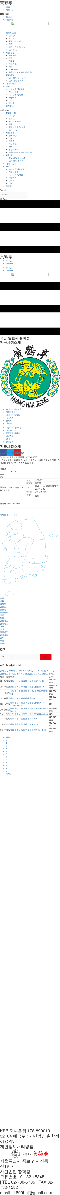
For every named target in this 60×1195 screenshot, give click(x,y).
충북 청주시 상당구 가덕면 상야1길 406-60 (29, 714)
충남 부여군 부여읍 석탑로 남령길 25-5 (27, 686)
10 (7, 768)
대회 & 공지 (11, 83)
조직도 (12, 38)
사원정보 (13, 63)
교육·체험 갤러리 (16, 80)
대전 (2, 617)
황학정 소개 (11, 32)
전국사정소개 (15, 91)
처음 (8, 737)
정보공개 (13, 103)
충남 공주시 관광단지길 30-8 (22, 698)
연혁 (11, 44)
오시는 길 (13, 49)
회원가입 (10, 9)
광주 (2, 637)
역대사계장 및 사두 (17, 46)
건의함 (12, 60)
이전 (10, 514)
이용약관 (8, 1141)
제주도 (3, 643)
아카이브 (10, 105)
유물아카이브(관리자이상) (20, 72)
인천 (2, 598)
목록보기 (4, 514)
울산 (2, 629)
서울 (2, 601)
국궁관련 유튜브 (16, 94)
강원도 (3, 606)
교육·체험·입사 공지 (17, 77)
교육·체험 (10, 75)
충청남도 (4, 612)
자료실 (9, 86)
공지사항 (13, 55)
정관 (11, 58)
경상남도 (4, 632)
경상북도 (4, 620)
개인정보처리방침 (16, 1146)
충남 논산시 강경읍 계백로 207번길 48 (27, 680)
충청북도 (4, 609)
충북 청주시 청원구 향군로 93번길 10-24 (28, 729)
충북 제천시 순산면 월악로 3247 (24, 718)
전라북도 (4, 623)
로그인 (9, 6)
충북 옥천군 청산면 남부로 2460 (24, 724)
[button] (30, 13)
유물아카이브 (15, 69)
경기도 (3, 603)
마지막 (9, 773)
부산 (2, 640)
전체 (2, 670)
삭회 (11, 66)
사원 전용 (10, 52)
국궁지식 (13, 97)
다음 (15, 514)
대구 (2, 626)
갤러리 (12, 100)
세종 (2, 615)
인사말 (12, 35)
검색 (46, 657)
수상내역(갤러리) (16, 89)
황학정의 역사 (15, 41)
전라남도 (4, 634)
